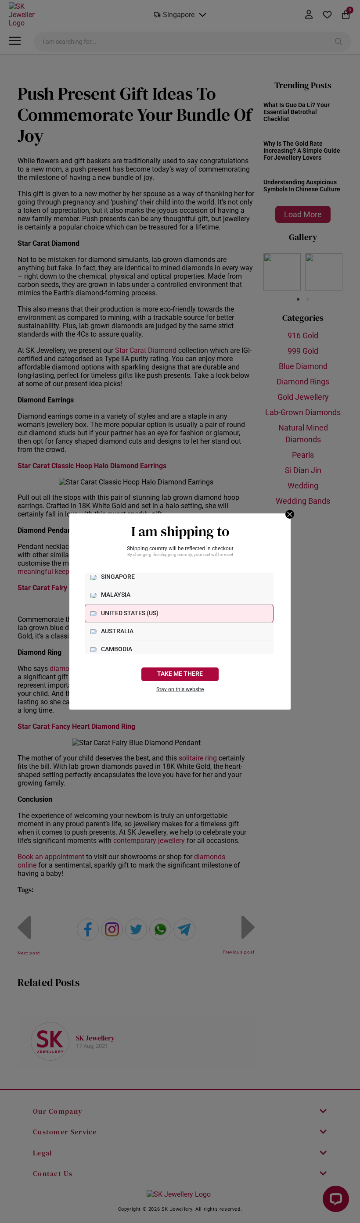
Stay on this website (180, 689)
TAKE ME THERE (180, 674)
